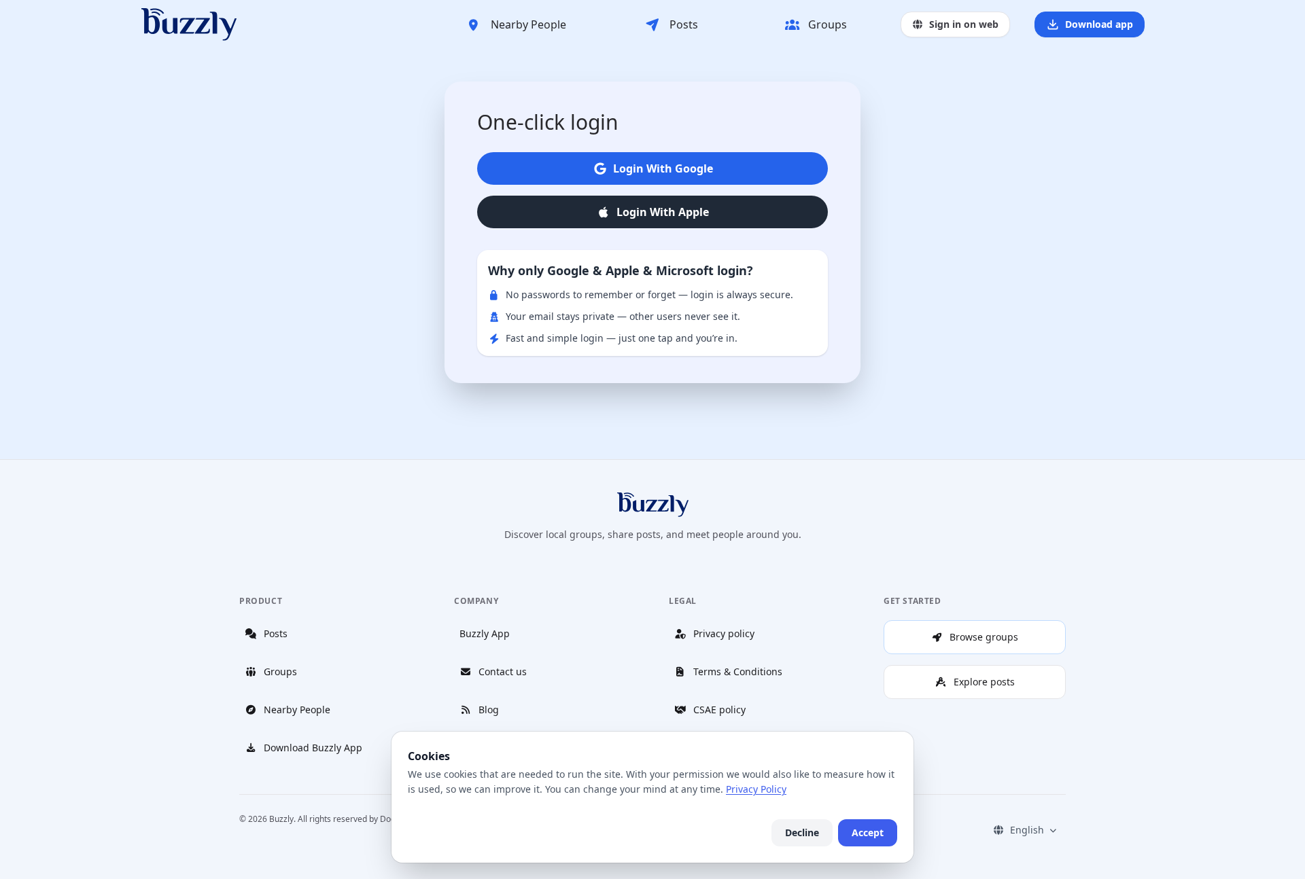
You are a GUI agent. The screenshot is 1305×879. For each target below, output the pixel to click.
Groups (827, 24)
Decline (802, 832)
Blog (488, 709)
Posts (683, 24)
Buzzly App (484, 633)
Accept (868, 832)
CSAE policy (719, 709)
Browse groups (984, 636)
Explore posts (984, 681)
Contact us (502, 671)
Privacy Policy (756, 789)
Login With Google (663, 168)
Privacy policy (723, 633)
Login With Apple (662, 211)
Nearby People (528, 24)
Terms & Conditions (737, 671)
